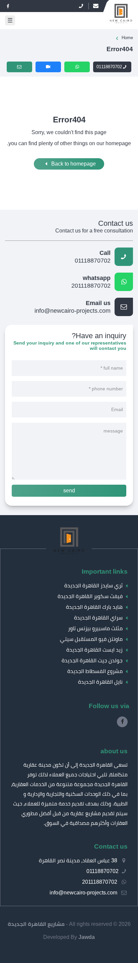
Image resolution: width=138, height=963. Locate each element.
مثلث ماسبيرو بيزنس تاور (95, 628)
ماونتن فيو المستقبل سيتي (91, 639)
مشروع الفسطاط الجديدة (95, 671)
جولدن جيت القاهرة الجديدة (92, 660)
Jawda (86, 937)
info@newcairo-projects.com (72, 307)
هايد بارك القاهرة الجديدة (94, 607)
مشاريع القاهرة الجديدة (36, 924)
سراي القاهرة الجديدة (98, 617)
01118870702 (109, 66)
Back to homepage (73, 164)
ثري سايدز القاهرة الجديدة (93, 585)
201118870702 (91, 282)
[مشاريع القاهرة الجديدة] (69, 554)
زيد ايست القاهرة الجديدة (94, 650)
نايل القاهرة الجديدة (100, 682)
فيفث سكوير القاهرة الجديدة (90, 596)
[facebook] (8, 6)
